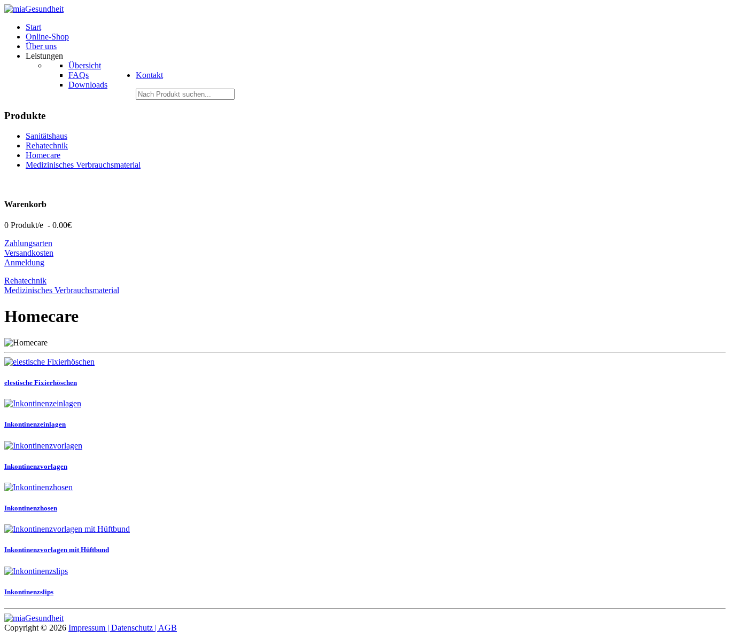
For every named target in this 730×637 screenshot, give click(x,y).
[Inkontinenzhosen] (38, 487)
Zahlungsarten (28, 243)
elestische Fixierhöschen (40, 383)
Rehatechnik (47, 145)
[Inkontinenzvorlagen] (43, 445)
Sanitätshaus (46, 135)
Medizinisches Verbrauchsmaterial (83, 164)
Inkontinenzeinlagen (35, 424)
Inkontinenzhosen (30, 508)
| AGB (166, 627)
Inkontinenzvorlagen (35, 466)
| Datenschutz (131, 627)
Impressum (87, 627)
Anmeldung (24, 262)
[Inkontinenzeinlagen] (42, 403)
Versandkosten (28, 252)
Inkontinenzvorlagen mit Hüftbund (56, 550)
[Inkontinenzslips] (36, 571)
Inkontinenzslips (28, 592)
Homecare (43, 155)
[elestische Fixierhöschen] (49, 361)
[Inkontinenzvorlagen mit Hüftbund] (67, 528)
